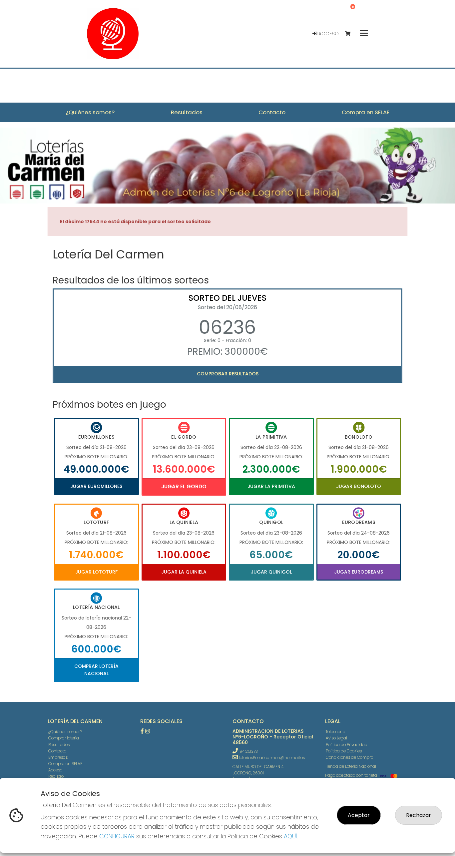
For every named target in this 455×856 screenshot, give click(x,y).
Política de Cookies (344, 751)
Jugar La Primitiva (271, 486)
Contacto (57, 751)
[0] (351, 34)
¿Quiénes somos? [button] (90, 112)
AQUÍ (290, 836)
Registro (56, 776)
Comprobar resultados (227, 373)
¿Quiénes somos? (65, 731)
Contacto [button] (271, 112)
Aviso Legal (336, 738)
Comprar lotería (63, 738)
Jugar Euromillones (96, 486)
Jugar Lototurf (96, 572)
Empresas (58, 757)
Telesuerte (335, 731)
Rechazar (418, 815)
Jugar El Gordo (184, 486)
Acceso (328, 33)
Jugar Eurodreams (358, 572)
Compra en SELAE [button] (365, 112)
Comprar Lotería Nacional (96, 670)
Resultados (59, 744)
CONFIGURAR (117, 836)
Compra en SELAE (65, 763)
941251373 (248, 751)
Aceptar (359, 815)
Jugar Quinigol (271, 572)
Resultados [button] (187, 112)
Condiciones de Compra (349, 757)
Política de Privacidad (346, 744)
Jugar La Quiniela (184, 572)
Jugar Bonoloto (358, 486)
